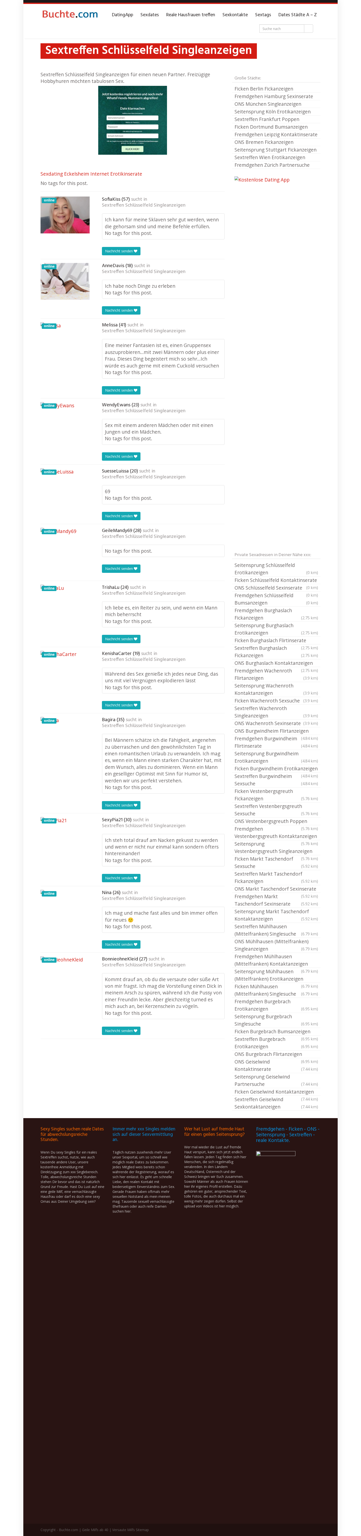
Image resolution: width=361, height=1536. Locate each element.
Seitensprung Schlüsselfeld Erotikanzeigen (276, 569)
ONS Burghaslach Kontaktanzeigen (276, 663)
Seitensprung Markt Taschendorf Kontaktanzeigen (276, 915)
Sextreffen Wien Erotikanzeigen (270, 157)
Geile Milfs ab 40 (95, 1529)
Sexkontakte (235, 15)
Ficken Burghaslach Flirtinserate (276, 640)
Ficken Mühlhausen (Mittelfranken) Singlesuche (276, 990)
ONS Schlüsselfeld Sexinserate (276, 588)
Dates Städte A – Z (297, 15)
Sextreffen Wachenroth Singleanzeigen (276, 712)
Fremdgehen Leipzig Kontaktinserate (276, 134)
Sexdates (149, 15)
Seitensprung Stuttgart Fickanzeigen (276, 149)
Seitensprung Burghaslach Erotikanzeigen (276, 629)
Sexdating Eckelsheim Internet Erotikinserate (91, 173)
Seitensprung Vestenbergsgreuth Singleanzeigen (276, 847)
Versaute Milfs (123, 1529)
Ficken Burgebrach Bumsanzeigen (276, 1031)
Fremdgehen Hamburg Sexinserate (274, 96)
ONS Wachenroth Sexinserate (276, 723)
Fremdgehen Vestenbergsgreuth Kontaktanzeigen (276, 832)
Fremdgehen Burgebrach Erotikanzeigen (276, 1005)
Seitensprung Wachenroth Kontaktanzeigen (276, 689)
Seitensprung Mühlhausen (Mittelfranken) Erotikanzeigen (276, 975)
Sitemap (142, 1529)
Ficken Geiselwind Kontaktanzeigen (276, 1092)
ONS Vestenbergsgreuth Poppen (276, 821)
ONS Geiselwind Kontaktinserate (276, 1065)
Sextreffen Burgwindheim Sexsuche (276, 780)
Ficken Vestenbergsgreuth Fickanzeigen (276, 795)
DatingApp (122, 15)
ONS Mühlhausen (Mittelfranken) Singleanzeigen (276, 945)
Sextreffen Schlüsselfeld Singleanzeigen (143, 205)
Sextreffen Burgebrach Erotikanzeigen (276, 1043)
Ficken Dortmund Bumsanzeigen (271, 126)
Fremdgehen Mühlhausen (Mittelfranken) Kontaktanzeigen (276, 960)
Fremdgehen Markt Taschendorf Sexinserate (276, 900)
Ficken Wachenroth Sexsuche (276, 700)
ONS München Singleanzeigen (268, 104)
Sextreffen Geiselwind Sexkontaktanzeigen (276, 1103)
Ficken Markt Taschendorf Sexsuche (276, 862)
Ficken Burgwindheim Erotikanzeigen (276, 769)
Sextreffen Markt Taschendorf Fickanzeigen (276, 877)
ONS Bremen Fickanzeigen (264, 142)
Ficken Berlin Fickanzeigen (264, 88)
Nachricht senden (119, 251)
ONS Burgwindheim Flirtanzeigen (276, 731)
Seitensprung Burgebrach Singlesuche (276, 1020)
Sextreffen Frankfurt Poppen (267, 119)
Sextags (263, 15)
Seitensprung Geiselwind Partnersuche (276, 1080)
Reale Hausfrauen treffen (190, 15)
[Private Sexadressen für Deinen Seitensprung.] (70, 15)
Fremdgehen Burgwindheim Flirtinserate (276, 742)
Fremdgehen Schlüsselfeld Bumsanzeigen (276, 599)
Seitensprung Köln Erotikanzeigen (273, 111)
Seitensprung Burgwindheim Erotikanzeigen (276, 757)
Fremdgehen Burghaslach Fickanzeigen (276, 614)
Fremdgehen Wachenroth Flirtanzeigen (276, 674)
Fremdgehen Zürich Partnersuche (272, 165)
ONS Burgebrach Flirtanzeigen (276, 1054)
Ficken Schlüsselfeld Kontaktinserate (276, 580)
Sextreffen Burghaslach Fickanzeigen (276, 652)
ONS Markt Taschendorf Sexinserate (276, 889)
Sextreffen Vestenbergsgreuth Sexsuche (276, 810)
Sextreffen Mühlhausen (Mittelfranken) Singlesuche (276, 930)
